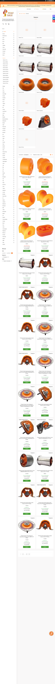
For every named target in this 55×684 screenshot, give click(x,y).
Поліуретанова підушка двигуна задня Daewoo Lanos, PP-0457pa (27, 339)
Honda (4, 95)
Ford (3, 90)
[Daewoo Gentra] (27, 84)
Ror (3, 134)
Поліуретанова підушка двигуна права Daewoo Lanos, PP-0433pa (45, 405)
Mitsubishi (4, 120)
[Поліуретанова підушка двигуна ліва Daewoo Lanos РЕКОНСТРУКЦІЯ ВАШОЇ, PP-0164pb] (27, 295)
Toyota (4, 157)
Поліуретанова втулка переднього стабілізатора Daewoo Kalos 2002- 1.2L (45, 177)
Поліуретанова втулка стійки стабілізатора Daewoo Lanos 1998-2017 (26, 177)
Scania (4, 142)
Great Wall (4, 93)
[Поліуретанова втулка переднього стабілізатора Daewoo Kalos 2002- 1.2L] (45, 166)
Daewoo (4, 58)
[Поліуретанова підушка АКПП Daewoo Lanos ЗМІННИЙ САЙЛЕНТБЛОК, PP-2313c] (27, 460)
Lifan (3, 186)
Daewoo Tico (21, 37)
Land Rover (4, 111)
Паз (3, 180)
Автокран (4, 211)
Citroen (4, 53)
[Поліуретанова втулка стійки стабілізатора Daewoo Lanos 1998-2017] (27, 166)
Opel (3, 124)
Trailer (4, 188)
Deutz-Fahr (4, 196)
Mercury (4, 232)
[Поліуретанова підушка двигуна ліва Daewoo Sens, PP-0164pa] (27, 492)
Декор (4, 244)
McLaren (4, 205)
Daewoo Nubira (5, 75)
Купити (27, 186)
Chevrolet (4, 49)
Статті (3, 28)
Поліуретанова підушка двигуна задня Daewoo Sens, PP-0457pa (45, 536)
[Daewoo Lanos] (27, 48)
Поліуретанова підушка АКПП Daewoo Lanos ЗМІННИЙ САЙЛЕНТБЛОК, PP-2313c (27, 471)
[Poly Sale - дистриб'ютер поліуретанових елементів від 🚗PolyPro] (8, 13)
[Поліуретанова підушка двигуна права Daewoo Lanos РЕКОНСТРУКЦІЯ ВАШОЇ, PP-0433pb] (27, 427)
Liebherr (4, 201)
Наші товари (23, 13)
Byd (3, 43)
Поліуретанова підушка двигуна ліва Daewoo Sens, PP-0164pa (26, 503)
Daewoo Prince (5, 83)
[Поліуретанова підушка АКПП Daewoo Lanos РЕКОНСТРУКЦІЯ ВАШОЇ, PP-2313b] (45, 427)
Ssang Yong (5, 151)
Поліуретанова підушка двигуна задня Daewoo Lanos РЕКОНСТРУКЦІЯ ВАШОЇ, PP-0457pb (26, 372)
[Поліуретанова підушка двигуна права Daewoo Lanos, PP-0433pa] (45, 394)
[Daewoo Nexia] (27, 66)
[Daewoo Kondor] (27, 121)
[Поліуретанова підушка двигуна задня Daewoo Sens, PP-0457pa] (45, 525)
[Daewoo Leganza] (45, 103)
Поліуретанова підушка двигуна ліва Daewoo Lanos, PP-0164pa (44, 273)
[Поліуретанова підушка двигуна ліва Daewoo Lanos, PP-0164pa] (45, 262)
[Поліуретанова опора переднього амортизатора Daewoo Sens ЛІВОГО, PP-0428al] (27, 525)
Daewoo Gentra (5, 71)
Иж (3, 171)
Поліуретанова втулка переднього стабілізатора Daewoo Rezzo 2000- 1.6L (27, 241)
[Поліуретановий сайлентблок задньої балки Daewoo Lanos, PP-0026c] (27, 262)
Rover (4, 136)
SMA (3, 240)
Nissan (4, 122)
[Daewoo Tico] (27, 30)
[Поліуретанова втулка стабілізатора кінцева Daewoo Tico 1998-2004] (27, 198)
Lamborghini (5, 228)
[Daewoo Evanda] (45, 121)
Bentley (4, 194)
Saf (3, 140)
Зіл (3, 215)
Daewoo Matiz (39, 37)
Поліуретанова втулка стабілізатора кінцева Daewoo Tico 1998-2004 (27, 209)
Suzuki (4, 155)
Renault (4, 132)
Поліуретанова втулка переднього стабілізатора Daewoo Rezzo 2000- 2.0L (45, 209)
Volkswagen (5, 161)
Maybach (4, 230)
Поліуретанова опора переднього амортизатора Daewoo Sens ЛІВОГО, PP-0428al (27, 536)
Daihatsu (4, 190)
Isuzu (3, 101)
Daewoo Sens (5, 65)
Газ (3, 169)
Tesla (3, 209)
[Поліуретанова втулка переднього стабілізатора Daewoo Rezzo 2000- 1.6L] (27, 230)
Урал (3, 182)
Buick (3, 223)
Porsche (4, 130)
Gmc (3, 225)
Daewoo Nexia (5, 67)
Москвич (4, 176)
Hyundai (4, 97)
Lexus (4, 113)
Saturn (4, 238)
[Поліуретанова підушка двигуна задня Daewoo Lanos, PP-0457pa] (27, 328)
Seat (3, 144)
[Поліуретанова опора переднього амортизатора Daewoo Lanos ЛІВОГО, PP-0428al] (45, 295)
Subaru (4, 153)
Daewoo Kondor (5, 79)
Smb (3, 149)
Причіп (4, 217)
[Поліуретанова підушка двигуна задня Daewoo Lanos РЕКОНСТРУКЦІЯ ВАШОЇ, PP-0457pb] (27, 361)
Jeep (3, 105)
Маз (3, 174)
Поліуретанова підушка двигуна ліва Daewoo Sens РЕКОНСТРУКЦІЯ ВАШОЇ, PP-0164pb (44, 503)
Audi (3, 37)
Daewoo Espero (5, 69)
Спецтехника (5, 219)
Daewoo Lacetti (5, 73)
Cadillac (4, 45)
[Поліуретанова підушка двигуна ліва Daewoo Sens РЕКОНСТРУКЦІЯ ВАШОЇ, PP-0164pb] (45, 492)
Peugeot (4, 128)
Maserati (4, 203)
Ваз (3, 167)
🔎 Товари (4, 31)
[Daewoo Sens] (45, 48)
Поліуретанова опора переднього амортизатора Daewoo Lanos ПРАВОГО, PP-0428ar (45, 339)
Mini (3, 207)
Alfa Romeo (5, 35)
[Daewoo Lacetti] (45, 84)
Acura (4, 33)
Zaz (3, 165)
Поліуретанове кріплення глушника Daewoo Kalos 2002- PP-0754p (45, 241)
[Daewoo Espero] (45, 66)
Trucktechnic (5, 159)
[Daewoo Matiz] (45, 30)
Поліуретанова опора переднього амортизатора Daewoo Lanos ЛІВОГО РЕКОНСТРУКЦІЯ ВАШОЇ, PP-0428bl (44, 372)
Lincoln (4, 192)
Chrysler (4, 51)
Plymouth (4, 126)
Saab (3, 138)
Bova (3, 41)
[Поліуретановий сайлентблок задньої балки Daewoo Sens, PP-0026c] (45, 460)
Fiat (3, 88)
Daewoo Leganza (6, 77)
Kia (3, 107)
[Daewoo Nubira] (27, 103)
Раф (3, 242)
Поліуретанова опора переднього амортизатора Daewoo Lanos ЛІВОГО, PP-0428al (45, 305)
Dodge (4, 86)
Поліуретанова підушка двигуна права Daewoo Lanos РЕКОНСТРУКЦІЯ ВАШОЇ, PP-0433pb (26, 438)
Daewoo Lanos (5, 63)
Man (3, 115)
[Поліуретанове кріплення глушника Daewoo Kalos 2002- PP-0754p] (45, 230)
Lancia (4, 109)
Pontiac (4, 234)
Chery (4, 47)
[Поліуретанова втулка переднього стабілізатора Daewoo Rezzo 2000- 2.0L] (45, 198)
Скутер (4, 221)
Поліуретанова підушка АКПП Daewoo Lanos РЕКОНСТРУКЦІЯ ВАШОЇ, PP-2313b (45, 438)
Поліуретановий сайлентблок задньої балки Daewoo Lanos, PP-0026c (27, 273)
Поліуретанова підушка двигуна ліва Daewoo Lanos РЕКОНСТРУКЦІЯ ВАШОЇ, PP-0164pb (26, 305)
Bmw (3, 39)
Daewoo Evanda (5, 81)
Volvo (3, 163)
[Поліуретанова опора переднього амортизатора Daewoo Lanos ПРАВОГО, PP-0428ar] (45, 328)
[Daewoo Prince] (27, 139)
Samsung (4, 236)
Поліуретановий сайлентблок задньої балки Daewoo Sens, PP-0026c (45, 471)
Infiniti (4, 99)
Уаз (3, 178)
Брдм (4, 213)
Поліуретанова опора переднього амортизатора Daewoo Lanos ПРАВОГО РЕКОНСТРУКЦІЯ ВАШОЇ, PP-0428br (27, 405)
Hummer (4, 184)
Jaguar (4, 103)
